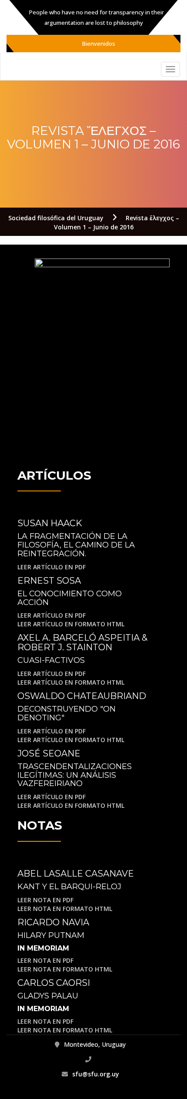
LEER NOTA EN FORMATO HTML (64, 908)
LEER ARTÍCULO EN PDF (51, 567)
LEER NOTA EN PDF (45, 900)
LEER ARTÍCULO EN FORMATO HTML (70, 624)
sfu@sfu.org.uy (95, 1074)
